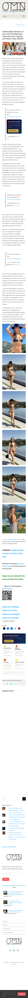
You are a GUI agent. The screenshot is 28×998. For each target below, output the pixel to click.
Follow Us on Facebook (10, 607)
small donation (8, 588)
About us (5, 921)
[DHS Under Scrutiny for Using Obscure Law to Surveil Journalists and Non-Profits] (5, 892)
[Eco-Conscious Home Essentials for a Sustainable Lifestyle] (5, 901)
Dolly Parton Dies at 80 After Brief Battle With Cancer (15, 911)
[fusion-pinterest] (17, 950)
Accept (22, 994)
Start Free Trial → (13, 130)
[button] (5, 902)
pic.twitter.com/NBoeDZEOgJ (14, 258)
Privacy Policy (6, 929)
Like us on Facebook (9, 847)
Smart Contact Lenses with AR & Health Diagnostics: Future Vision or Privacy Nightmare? (17, 817)
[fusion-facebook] (10, 950)
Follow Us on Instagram (11, 614)
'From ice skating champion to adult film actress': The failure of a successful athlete (17, 824)
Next (23, 24)
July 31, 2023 (16, 205)
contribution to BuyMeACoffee (13, 539)
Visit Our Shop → (9, 641)
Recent (14, 887)
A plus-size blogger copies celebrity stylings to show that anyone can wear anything (16, 810)
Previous (18, 24)
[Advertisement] (14, 981)
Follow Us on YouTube (10, 618)
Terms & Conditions (8, 932)
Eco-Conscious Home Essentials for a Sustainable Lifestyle (15, 902)
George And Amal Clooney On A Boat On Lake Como (12, 553)
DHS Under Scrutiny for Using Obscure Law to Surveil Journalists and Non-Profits (15, 893)
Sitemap (5, 925)
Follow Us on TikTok (9, 611)
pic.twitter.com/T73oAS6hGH (14, 116)
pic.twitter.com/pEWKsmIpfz (14, 199)
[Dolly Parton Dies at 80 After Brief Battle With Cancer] (5, 910)
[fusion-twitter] (14, 950)
